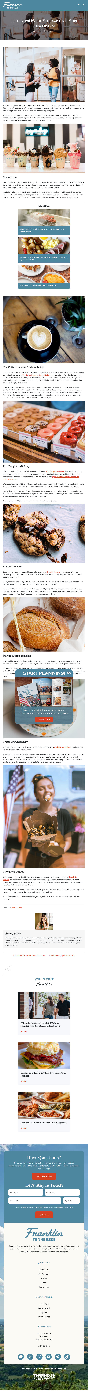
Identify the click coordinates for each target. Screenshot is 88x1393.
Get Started (44, 1176)
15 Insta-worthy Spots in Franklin (62, 955)
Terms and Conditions (55, 1369)
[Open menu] (78, 5)
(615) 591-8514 (44, 1346)
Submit (44, 1214)
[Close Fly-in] (69, 672)
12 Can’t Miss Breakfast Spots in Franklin (38, 285)
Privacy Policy (51, 1207)
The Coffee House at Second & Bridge (37, 375)
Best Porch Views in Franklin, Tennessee (29, 955)
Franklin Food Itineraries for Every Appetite (43, 1123)
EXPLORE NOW (44, 719)
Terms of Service (64, 1207)
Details (24, 1031)
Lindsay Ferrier (50, 31)
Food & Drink (16, 908)
